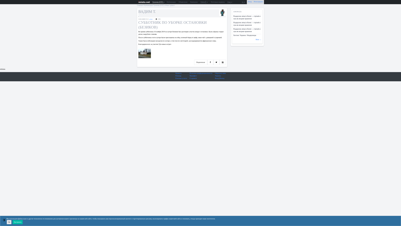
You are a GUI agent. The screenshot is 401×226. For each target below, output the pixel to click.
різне (172, 5)
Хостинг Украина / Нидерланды (244, 35)
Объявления (183, 2)
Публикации (171, 2)
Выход (222, 78)
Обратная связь (220, 73)
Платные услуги (181, 78)
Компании (194, 2)
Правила (178, 73)
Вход (216, 78)
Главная (140, 5)
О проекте (193, 78)
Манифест (193, 76)
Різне (167, 5)
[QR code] (222, 62)
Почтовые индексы (218, 2)
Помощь (178, 76)
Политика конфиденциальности (201, 73)
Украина (218, 76)
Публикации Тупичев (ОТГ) (154, 5)
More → (258, 39)
